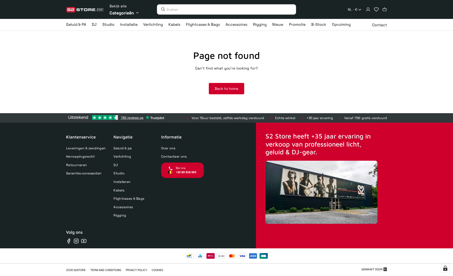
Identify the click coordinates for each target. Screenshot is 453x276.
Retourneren (76, 165)
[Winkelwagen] (384, 9)
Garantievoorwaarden (83, 173)
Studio (119, 173)
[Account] (368, 9)
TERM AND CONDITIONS (105, 270)
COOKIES (157, 270)
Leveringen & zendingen (86, 148)
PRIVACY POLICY (136, 270)
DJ (115, 165)
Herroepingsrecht (80, 156)
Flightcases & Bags (128, 198)
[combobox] (355, 9)
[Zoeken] (162, 9)
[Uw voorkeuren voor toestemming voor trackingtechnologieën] (445, 268)
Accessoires (123, 207)
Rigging (119, 215)
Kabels (118, 190)
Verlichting (122, 156)
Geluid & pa (122, 148)
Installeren (121, 182)
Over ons (168, 148)
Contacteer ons (174, 156)
